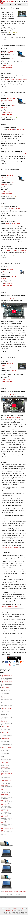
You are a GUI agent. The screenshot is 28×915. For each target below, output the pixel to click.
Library (9, 893)
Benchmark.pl (8, 79)
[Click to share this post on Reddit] (20, 661)
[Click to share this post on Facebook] (6, 662)
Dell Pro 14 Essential (5, 687)
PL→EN (15, 79)
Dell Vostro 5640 (4, 789)
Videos (19, 4)
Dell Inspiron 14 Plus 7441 (6, 810)
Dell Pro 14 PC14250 (5, 726)
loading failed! (3, 897)
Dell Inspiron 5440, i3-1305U (6, 780)
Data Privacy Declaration (20, 909)
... (26, 4)
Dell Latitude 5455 (4, 767)
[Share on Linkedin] (14, 664)
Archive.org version (22, 79)
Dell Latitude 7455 (4, 804)
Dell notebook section (6, 67)
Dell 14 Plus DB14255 (5, 721)
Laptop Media (8, 299)
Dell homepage (8, 65)
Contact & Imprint (5, 909)
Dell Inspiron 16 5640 (5, 738)
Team (12, 909)
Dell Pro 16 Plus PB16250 (6, 758)
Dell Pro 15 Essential (5, 692)
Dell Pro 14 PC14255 (5, 715)
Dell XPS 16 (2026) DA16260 (6, 704)
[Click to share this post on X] (17, 661)
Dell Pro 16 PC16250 (5, 732)
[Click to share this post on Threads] (10, 662)
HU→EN (15, 250)
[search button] (23, 1)
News (14, 4)
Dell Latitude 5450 (4, 816)
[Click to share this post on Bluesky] (13, 662)
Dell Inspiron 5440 (4, 785)
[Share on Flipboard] (10, 664)
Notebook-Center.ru (9, 153)
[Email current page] (17, 664)
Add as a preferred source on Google (15, 658)
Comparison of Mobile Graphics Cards (11, 547)
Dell (12, 893)
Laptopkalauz (8, 250)
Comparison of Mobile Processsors (10, 606)
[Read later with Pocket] (24, 661)
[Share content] (3, 662)
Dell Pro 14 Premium (5, 762)
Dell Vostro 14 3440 (5, 743)
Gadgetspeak (11, 129)
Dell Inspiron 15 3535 (5, 752)
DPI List (24, 633)
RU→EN (18, 153)
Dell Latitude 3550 (4, 800)
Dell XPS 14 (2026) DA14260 (6, 697)
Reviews (9, 4)
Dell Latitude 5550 (4, 822)
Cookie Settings (10, 910)
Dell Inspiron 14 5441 (5, 794)
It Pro (9, 208)
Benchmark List (12, 549)
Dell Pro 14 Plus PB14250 (6, 747)
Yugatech (7, 223)
